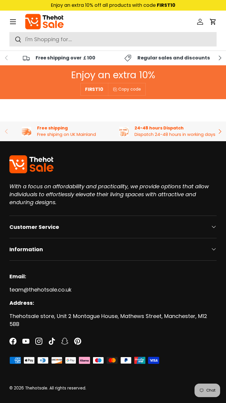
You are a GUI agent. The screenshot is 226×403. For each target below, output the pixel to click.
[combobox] (113, 39)
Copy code (129, 89)
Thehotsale (36, 388)
